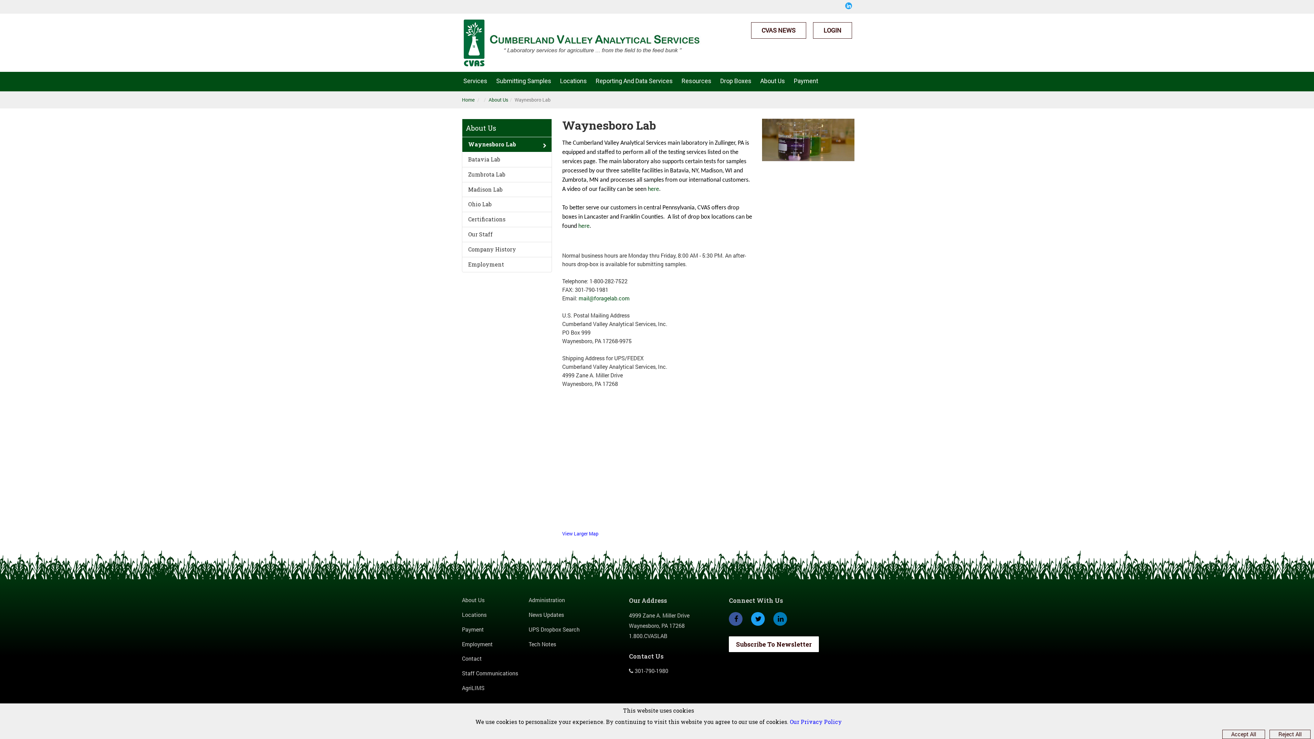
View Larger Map (580, 534)
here (653, 189)
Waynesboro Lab (492, 144)
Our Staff (480, 234)
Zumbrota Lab (486, 174)
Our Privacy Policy (816, 721)
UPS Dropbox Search (554, 629)
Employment (486, 264)
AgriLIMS (473, 687)
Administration (547, 600)
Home (468, 99)
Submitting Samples (523, 81)
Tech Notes (542, 644)
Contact (472, 658)
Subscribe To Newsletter (774, 644)
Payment (806, 81)
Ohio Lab (480, 204)
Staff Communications (490, 673)
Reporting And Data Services (634, 81)
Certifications (486, 219)
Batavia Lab (484, 159)
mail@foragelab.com (604, 298)
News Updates (546, 614)
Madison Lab (485, 189)
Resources (696, 81)
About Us (772, 81)
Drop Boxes (735, 81)
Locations (573, 81)
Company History (492, 249)
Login (832, 30)
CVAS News (779, 30)
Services (475, 81)
